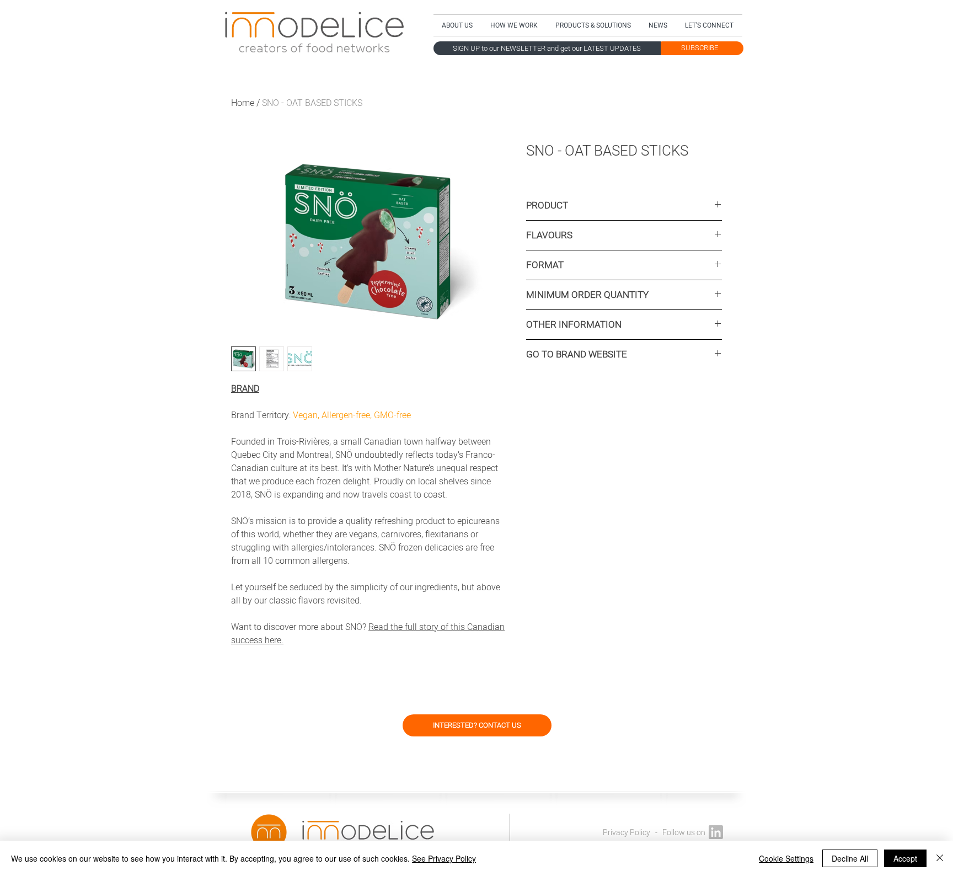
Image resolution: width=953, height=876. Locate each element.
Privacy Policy (626, 832)
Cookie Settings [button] (786, 858)
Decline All (850, 858)
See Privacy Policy (444, 858)
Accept (905, 858)
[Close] (939, 858)
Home (242, 103)
